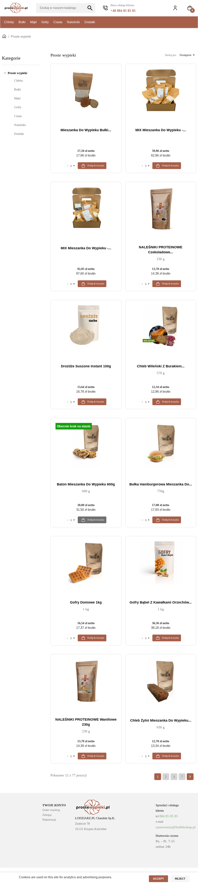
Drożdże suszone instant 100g (86, 366)
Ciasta (57, 22)
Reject (180, 878)
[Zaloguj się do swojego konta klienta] (177, 8)
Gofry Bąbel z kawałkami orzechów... (161, 602)
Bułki (22, 22)
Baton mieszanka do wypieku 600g (86, 484)
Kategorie (11, 58)
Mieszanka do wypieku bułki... (86, 130)
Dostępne (188, 55)
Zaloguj (46, 814)
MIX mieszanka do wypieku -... (160, 130)
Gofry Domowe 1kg (86, 602)
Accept (158, 878)
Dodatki (89, 22)
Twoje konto (54, 805)
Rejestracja (49, 819)
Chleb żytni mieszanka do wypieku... (160, 720)
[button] (190, 8)
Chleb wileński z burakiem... (160, 366)
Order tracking (51, 809)
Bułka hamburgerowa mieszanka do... (160, 484)
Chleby (9, 22)
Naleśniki (73, 22)
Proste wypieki (17, 73)
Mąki (33, 22)
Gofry (45, 22)
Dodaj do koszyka (95, 165)
